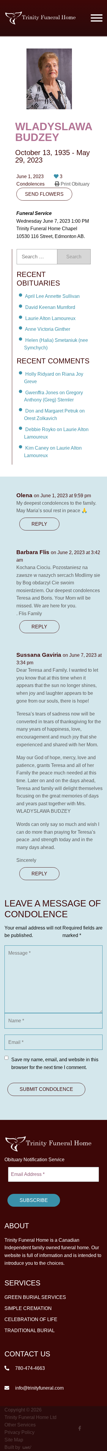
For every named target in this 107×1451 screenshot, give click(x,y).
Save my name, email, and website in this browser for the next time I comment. (54, 1063)
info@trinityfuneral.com (39, 1388)
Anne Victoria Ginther (47, 329)
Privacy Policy (19, 1432)
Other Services (20, 1424)
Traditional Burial (29, 1330)
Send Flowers (44, 194)
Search (73, 256)
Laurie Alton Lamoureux (50, 318)
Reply (39, 524)
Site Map (13, 1439)
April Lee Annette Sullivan (52, 296)
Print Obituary (74, 184)
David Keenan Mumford (50, 307)
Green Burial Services (35, 1297)
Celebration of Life (30, 1319)
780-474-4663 (29, 1368)
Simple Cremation (28, 1308)
